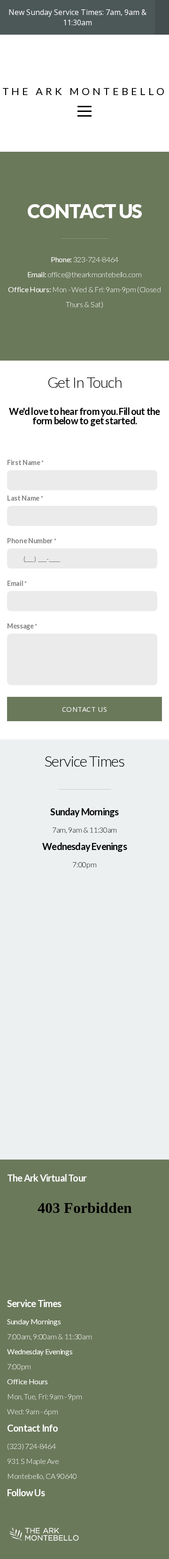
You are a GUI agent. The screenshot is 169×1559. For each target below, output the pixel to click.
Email (15, 583)
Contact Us (84, 709)
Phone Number (30, 541)
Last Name (23, 498)
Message (20, 626)
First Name (23, 462)
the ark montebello (84, 91)
